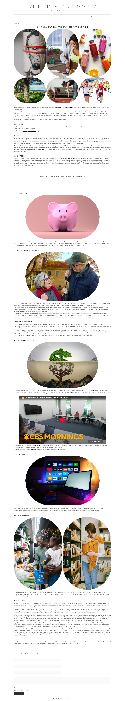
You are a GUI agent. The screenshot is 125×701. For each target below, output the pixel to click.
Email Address (17, 664)
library (94, 390)
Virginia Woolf (62, 179)
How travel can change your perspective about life (30, 648)
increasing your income (70, 326)
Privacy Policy (82, 16)
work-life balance (96, 620)
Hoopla (63, 392)
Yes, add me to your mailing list (21, 690)
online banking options (39, 149)
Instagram (14, 3)
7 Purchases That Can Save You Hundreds (98, 648)
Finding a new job (18, 324)
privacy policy (119, 696)
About (63, 16)
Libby (76, 392)
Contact (71, 16)
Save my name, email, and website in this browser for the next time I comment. (27, 687)
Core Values (53, 16)
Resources (43, 16)
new (58, 449)
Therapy (16, 635)
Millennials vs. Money (62, 6)
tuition (26, 335)
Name (15, 657)
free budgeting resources (29, 131)
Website (15, 670)
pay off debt (71, 158)
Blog (34, 16)
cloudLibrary (68, 392)
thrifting (37, 445)
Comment (16, 676)
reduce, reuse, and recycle (34, 449)
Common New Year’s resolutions (65, 107)
